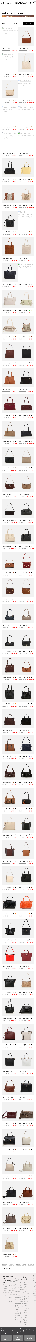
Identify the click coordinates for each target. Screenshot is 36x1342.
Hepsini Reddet (18, 1338)
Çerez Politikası (18, 1333)
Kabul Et (29, 1338)
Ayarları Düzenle (6, 1338)
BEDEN (16, 23)
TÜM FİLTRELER (29, 23)
